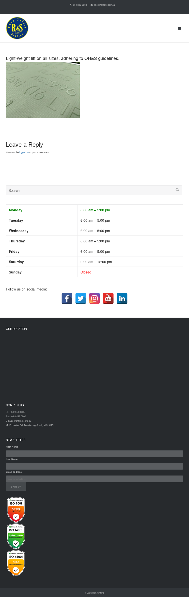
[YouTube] (108, 298)
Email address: (14, 471)
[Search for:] (94, 190)
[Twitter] (80, 298)
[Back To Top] (177, 585)
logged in (24, 152)
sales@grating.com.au (104, 4)
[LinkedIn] (122, 298)
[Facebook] (67, 298)
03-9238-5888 (80, 4)
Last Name (11, 459)
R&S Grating (98, 592)
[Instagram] (94, 298)
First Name (12, 446)
